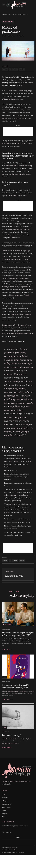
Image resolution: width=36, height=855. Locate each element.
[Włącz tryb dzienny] (8, 4)
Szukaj (18, 837)
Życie (14, 14)
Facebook (5, 69)
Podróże (4, 810)
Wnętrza (4, 813)
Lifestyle (4, 801)
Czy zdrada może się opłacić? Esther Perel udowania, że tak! (15, 686)
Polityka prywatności (9, 850)
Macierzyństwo (6, 804)
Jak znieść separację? (11, 735)
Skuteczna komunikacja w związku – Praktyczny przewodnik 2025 (18, 634)
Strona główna (6, 14)
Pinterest (15, 69)
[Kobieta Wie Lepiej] (18, 4)
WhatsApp (22, 69)
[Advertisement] (18, 131)
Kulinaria (5, 798)
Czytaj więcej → (7, 649)
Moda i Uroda (6, 807)
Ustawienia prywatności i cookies (13, 852)
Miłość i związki (22, 14)
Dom (3, 794)
